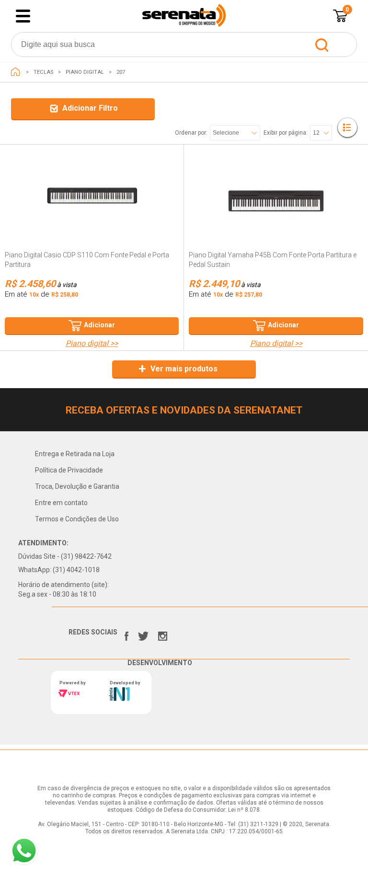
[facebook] (126, 634)
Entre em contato (61, 502)
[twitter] (143, 634)
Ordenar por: (191, 132)
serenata (15, 71)
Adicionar (99, 325)
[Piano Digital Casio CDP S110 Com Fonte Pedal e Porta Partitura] (92, 197)
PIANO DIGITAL (85, 72)
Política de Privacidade (69, 470)
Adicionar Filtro (90, 108)
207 (120, 72)
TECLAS (43, 72)
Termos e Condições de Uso (77, 519)
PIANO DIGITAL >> (92, 343)
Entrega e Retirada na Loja (75, 453)
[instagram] (163, 634)
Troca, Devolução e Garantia (77, 486)
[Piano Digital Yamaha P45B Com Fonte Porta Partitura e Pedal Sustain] (276, 197)
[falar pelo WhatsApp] (24, 850)
